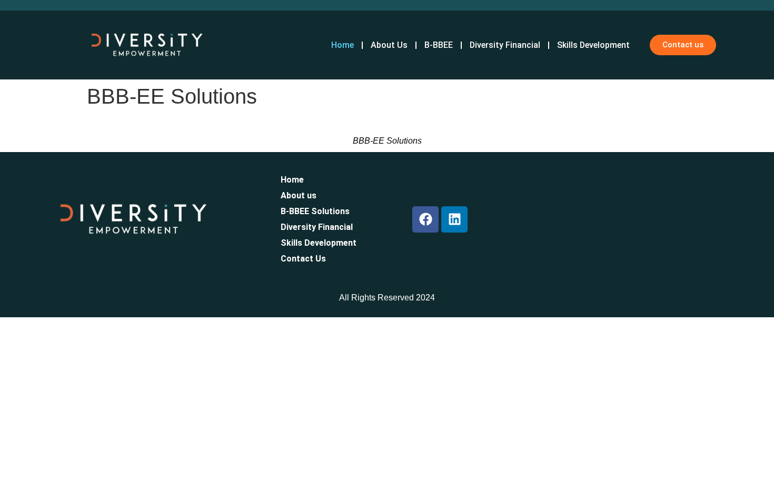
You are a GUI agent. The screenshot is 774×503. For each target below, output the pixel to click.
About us (298, 195)
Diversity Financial (317, 227)
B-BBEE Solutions (315, 211)
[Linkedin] (454, 219)
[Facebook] (425, 219)
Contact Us (303, 259)
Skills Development (318, 243)
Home (292, 180)
